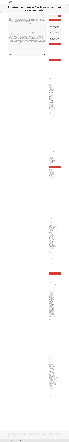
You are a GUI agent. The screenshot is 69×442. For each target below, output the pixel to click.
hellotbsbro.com (51, 331)
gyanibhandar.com (51, 82)
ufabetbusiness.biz (51, 89)
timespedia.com (51, 213)
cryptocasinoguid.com (52, 110)
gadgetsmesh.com (51, 328)
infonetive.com (51, 234)
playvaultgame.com (51, 422)
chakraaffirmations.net (52, 299)
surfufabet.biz (51, 96)
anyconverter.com (51, 212)
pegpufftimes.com (51, 174)
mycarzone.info (51, 365)
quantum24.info (51, 367)
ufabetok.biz (50, 103)
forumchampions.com (52, 176)
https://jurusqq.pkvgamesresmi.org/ (12, 436)
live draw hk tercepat (51, 47)
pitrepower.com (51, 255)
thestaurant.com (51, 394)
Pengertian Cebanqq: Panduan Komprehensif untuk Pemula (54, 39)
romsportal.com (51, 424)
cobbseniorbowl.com (52, 120)
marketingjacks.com (51, 261)
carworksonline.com (51, 185)
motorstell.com (51, 188)
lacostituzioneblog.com (52, 151)
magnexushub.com (51, 77)
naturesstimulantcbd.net (52, 161)
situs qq (24, 433)
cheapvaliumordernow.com (52, 384)
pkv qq (13, 433)
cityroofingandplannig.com (52, 123)
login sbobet (49, 434)
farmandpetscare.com (52, 332)
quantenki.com (51, 368)
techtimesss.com (51, 186)
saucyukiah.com (51, 169)
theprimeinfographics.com (52, 383)
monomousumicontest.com (52, 356)
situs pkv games (34, 433)
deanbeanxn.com (51, 289)
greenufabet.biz (51, 90)
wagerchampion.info (51, 355)
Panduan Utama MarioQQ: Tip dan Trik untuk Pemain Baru (54, 32)
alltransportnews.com (52, 107)
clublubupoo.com (51, 396)
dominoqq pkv (16, 433)
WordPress (21, 440)
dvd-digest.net (51, 242)
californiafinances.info (52, 237)
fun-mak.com (50, 387)
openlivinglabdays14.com (52, 114)
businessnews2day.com (52, 372)
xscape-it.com (51, 118)
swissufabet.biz (51, 88)
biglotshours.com (51, 79)
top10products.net (51, 282)
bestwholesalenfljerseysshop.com (53, 113)
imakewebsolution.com (52, 293)
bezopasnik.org (51, 230)
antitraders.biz (51, 116)
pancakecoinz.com (51, 295)
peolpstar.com (51, 183)
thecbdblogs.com (51, 266)
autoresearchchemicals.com (52, 267)
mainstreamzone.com (52, 323)
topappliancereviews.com (52, 262)
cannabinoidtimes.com (52, 316)
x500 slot (56, 433)
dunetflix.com (50, 145)
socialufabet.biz (51, 95)
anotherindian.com (51, 155)
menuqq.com (9, 433)
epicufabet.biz (51, 101)
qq (49, 52)
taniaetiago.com (51, 157)
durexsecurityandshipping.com (53, 122)
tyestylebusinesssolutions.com (53, 392)
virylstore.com (51, 187)
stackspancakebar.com (52, 245)
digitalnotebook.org (51, 309)
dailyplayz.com (51, 404)
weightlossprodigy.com (52, 307)
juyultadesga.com (51, 125)
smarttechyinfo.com (51, 308)
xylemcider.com (51, 156)
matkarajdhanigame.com (52, 290)
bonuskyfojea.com (51, 398)
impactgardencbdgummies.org (53, 160)
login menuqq (18, 435)
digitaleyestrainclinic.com (52, 257)
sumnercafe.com (51, 144)
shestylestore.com (51, 426)
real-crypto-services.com (52, 126)
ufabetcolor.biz (51, 91)
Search (50, 14)
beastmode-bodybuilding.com (53, 284)
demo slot (53, 433)
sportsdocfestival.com (52, 425)
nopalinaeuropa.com (51, 162)
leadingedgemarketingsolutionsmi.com (54, 111)
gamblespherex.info (51, 359)
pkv (49, 48)
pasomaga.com (51, 159)
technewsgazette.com (52, 218)
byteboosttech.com (51, 76)
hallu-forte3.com (51, 248)
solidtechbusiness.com (52, 375)
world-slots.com (51, 292)
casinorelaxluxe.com (51, 401)
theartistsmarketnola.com (52, 243)
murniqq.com (9, 435)
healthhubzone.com (51, 73)
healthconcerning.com (52, 318)
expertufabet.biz (51, 85)
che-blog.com (50, 294)
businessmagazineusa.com (52, 369)
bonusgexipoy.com (51, 400)
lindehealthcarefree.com (52, 280)
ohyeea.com (50, 152)
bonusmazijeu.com (51, 397)
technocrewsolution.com (52, 191)
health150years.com (51, 189)
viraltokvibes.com (51, 192)
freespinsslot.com (51, 313)
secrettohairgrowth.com (52, 227)
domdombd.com (51, 403)
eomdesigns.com (51, 361)
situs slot (42, 435)
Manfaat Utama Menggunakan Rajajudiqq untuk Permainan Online (54, 27)
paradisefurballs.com (52, 314)
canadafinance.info (51, 238)
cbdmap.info (50, 288)
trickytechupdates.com (52, 263)
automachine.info (51, 353)
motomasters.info (51, 364)
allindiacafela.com (51, 252)
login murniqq (22, 435)
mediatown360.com (51, 256)
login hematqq (27, 435)
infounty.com (50, 128)
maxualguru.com (51, 310)
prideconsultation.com (52, 297)
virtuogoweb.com (51, 78)
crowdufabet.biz (51, 105)
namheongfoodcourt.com (52, 246)
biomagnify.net (51, 163)
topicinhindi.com (51, 278)
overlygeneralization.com (52, 326)
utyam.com (50, 150)
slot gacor (40, 433)
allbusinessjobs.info (51, 281)
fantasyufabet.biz (51, 86)
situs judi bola (44, 433)
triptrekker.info (51, 362)
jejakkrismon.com (51, 214)
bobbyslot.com (51, 303)
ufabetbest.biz (51, 97)
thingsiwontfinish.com (52, 427)
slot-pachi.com (51, 312)
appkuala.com (51, 223)
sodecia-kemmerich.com (52, 386)
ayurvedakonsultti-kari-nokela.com (53, 115)
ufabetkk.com (50, 216)
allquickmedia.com (51, 217)
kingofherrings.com (51, 220)
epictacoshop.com (51, 235)
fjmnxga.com (50, 231)
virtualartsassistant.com (52, 382)
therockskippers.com (51, 250)
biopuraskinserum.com (52, 236)
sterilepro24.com (51, 374)
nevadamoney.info (51, 239)
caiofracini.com (51, 334)
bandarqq (50, 50)
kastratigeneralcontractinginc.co (53, 112)
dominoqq (50, 51)
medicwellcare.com (51, 370)
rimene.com (50, 240)
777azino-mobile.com (52, 119)
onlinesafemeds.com (51, 81)
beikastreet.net (51, 170)
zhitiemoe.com (51, 153)
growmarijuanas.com (51, 324)
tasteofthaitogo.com (51, 228)
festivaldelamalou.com (52, 178)
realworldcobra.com (51, 352)
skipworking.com (51, 210)
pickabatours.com (51, 283)
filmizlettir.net (50, 171)
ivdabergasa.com (51, 124)
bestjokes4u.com (51, 300)
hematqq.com (14, 435)
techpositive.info (51, 335)
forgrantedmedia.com (52, 182)
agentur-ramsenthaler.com (52, 360)
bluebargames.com (51, 177)
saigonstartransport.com (52, 232)
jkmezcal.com (50, 390)
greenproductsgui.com (52, 317)
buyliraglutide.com (51, 80)
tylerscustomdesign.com (52, 184)
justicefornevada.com (52, 329)
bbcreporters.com (51, 109)
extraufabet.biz (51, 92)
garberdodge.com (51, 180)
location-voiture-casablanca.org (53, 379)
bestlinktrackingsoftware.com (53, 395)
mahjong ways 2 (14, 434)
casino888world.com (51, 388)
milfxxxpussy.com (51, 147)
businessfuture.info (51, 286)
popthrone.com (51, 291)
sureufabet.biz (51, 98)
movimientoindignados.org (52, 146)
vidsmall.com (50, 371)
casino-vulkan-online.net (52, 254)
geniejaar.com (51, 302)
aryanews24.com (51, 117)
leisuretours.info (51, 330)
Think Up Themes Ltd (14, 440)
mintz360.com (51, 305)
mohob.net (50, 306)
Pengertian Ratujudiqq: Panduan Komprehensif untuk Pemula (55, 23)
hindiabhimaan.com (51, 264)
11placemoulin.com (51, 304)
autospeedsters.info (51, 354)
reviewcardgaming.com (52, 376)
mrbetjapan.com (51, 221)
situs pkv (50, 49)
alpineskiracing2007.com (52, 253)
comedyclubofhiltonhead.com (53, 381)
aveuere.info (50, 315)
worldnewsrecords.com (52, 373)
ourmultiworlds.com (51, 172)
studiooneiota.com (51, 350)
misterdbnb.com (51, 389)
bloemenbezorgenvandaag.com (53, 226)
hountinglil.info (51, 298)
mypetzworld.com (51, 127)
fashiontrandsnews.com (52, 108)
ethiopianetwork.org (51, 327)
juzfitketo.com (51, 158)
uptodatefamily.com (51, 148)
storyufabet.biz (51, 100)
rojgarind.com (51, 319)
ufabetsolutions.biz (51, 94)
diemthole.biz (50, 215)
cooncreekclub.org (51, 173)
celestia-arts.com (51, 175)
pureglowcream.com (51, 225)
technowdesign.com (51, 121)
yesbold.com (50, 72)
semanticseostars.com (52, 322)
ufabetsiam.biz (51, 87)
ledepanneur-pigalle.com (52, 241)
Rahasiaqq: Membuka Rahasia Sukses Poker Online (54, 35)
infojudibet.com (51, 287)
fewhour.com (50, 320)
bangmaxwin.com (51, 233)
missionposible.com (51, 258)
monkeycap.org (51, 195)
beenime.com (50, 385)
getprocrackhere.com (52, 405)
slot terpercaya (51, 46)
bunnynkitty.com (51, 229)
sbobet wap (53, 434)
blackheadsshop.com (52, 378)
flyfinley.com (50, 296)
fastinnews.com (51, 406)
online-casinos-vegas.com (52, 259)
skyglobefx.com (51, 358)
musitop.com (50, 149)
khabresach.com (51, 265)
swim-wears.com (51, 181)
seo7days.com (51, 224)
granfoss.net (50, 251)
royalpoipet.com (51, 393)
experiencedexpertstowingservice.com (54, 377)
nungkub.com (50, 154)
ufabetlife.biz (50, 93)
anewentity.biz (51, 222)
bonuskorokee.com (51, 399)
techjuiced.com (51, 75)
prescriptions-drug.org (52, 190)
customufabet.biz (51, 99)
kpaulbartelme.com (51, 380)
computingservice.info (52, 333)
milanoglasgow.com (51, 247)
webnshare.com (51, 325)
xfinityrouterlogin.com (52, 260)
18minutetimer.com (51, 321)
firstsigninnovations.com (52, 179)
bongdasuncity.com (51, 311)
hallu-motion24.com (51, 249)
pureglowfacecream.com (52, 219)
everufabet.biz (51, 104)
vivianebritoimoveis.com (52, 193)
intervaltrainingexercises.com (53, 391)
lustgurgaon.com (51, 301)
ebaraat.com (50, 74)
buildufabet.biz (51, 106)
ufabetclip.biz (50, 84)
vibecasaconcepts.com (52, 366)
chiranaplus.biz (51, 244)
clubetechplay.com (51, 402)
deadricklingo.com (51, 357)
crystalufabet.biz (51, 102)
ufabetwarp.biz (51, 83)
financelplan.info (51, 285)
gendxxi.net (50, 363)
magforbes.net (51, 194)
